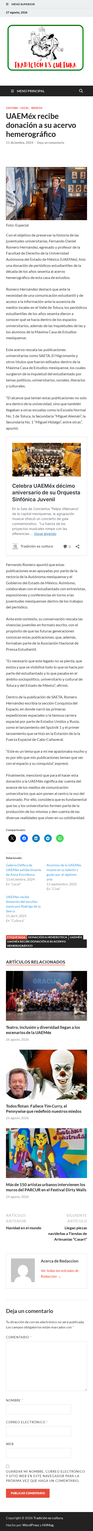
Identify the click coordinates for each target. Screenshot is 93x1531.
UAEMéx (76, 937)
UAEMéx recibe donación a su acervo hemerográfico (36, 943)
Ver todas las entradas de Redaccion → (59, 1273)
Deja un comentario (50, 142)
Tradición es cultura (48, 1518)
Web (10, 1444)
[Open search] (81, 91)
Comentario (18, 1337)
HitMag (47, 1525)
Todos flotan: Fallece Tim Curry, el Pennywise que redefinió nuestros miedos (43, 1109)
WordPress (30, 1525)
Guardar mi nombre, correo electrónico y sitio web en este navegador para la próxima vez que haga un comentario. (45, 1476)
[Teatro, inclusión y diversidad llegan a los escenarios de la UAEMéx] (46, 997)
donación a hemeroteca (47, 937)
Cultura (12, 108)
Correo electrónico (27, 1422)
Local (24, 108)
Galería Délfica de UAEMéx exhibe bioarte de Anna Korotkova (23, 870)
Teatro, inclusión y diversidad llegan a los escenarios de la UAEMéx (43, 1030)
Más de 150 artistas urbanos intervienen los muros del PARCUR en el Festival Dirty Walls (46, 1187)
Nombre (14, 1400)
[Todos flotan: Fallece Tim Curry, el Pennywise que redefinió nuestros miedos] (46, 1076)
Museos (36, 108)
